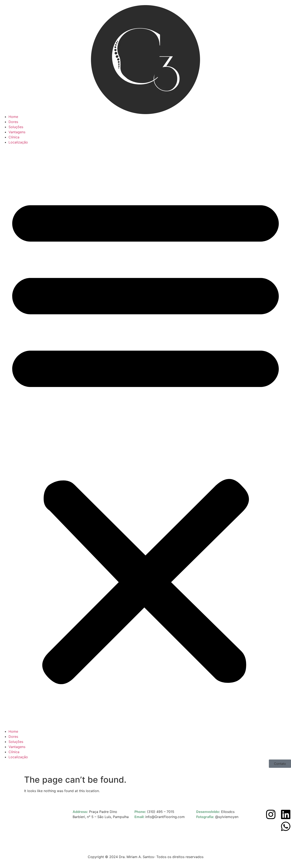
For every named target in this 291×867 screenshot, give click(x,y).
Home (13, 117)
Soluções (16, 127)
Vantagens (17, 132)
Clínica (14, 137)
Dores (13, 122)
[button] (145, 437)
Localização (18, 142)
